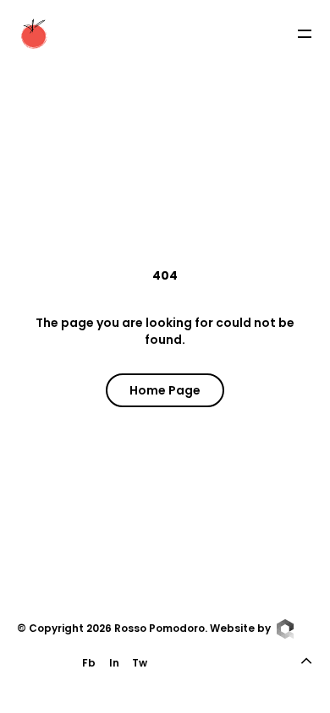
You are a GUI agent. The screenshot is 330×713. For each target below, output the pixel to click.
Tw (139, 663)
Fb (89, 663)
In (114, 663)
